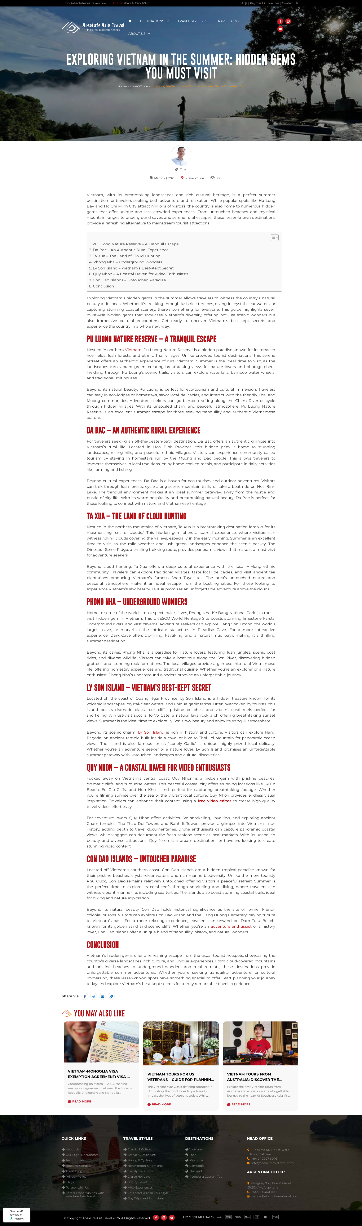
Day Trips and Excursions (146, 1198)
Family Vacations (140, 1171)
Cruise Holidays (139, 1176)
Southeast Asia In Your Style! (148, 1193)
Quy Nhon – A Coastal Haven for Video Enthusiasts (141, 274)
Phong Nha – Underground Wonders (127, 262)
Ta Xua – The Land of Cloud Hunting (126, 256)
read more (81, 1101)
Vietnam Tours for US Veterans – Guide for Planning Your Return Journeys (180, 1079)
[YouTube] (280, 29)
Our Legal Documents (82, 1155)
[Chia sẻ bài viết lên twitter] (93, 996)
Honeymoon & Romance (145, 1166)
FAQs (70, 1182)
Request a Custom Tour (206, 1176)
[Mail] (102, 996)
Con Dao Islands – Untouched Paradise (129, 280)
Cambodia (196, 1166)
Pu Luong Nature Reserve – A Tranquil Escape (135, 244)
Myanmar (196, 1160)
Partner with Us (77, 1187)
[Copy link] (111, 996)
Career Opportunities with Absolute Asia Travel (85, 1193)
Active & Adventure (142, 1155)
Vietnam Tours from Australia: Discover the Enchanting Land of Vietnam (258, 1079)
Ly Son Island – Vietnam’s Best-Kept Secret (133, 268)
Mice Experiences (140, 1187)
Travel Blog (227, 21)
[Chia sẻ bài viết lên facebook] (84, 996)
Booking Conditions (80, 1166)
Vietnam (195, 1149)
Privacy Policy (76, 1176)
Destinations (152, 21)
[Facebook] (280, 21)
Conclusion (104, 286)
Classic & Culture (140, 1149)
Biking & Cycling (140, 1160)
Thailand (195, 1171)
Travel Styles (190, 21)
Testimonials (75, 1160)
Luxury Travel (137, 1182)
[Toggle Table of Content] (273, 237)
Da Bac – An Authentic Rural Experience (131, 250)
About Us (136, 34)
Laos (192, 1155)
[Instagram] (288, 21)
